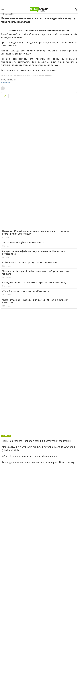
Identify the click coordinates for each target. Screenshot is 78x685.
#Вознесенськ (5, 83)
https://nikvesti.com (8, 80)
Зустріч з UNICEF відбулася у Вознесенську (23, 242)
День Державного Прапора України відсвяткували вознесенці (36, 440)
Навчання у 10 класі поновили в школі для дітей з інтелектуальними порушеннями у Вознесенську (35, 232)
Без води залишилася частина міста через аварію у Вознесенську (34, 282)
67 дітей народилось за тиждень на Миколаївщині (26, 291)
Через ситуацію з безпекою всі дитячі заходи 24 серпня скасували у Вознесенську (35, 301)
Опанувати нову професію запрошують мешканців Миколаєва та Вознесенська (33, 252)
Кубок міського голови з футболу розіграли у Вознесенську (31, 262)
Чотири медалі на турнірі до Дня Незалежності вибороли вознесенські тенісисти (36, 272)
